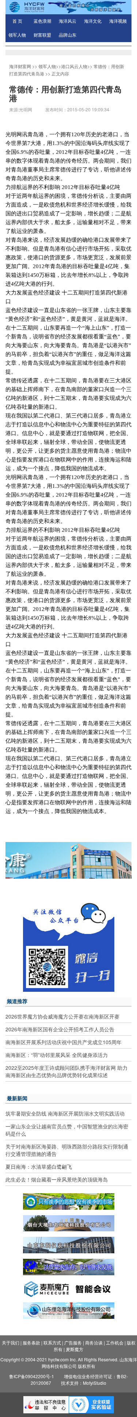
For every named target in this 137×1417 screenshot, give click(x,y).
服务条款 (31, 1342)
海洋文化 (93, 21)
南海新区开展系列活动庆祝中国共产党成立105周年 (63, 1042)
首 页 (17, 21)
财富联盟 (42, 35)
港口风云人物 (74, 66)
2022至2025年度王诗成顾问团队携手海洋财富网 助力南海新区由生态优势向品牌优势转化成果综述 (66, 1071)
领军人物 (17, 35)
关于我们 (10, 1342)
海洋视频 (118, 21)
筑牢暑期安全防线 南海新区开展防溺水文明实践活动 (65, 1113)
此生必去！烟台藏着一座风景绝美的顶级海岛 (56, 1179)
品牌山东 (67, 35)
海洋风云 (67, 21)
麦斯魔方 (74, 1349)
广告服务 (73, 1342)
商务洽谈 (94, 1342)
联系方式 (52, 1342)
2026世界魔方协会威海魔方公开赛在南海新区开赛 (62, 1016)
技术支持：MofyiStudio (83, 1383)
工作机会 (114, 1342)
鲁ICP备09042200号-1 (31, 1376)
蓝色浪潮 (42, 21)
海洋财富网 (20, 66)
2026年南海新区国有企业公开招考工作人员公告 (59, 1029)
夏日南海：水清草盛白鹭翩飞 (38, 1166)
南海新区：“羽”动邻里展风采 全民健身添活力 (56, 1054)
